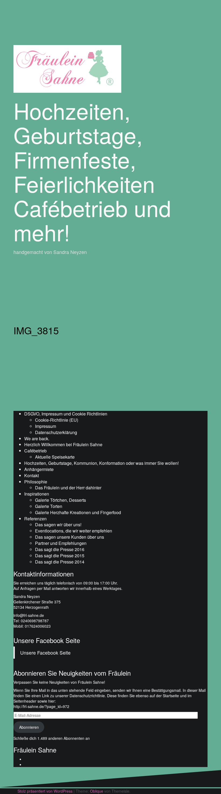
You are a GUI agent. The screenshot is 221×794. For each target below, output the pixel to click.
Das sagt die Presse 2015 (59, 555)
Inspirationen (36, 494)
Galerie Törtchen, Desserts (60, 500)
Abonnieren (29, 727)
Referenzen (35, 518)
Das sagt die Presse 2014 (59, 562)
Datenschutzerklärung (56, 432)
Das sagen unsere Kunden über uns (69, 537)
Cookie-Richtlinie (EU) (56, 420)
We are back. (36, 438)
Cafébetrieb (35, 451)
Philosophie (35, 482)
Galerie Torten (48, 506)
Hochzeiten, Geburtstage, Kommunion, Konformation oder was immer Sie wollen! (101, 463)
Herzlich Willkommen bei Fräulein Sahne (63, 444)
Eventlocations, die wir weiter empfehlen (73, 531)
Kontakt (31, 475)
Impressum (45, 426)
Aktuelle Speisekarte (55, 457)
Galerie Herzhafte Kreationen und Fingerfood (78, 512)
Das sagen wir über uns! (58, 524)
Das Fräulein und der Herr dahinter (68, 487)
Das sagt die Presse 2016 (59, 549)
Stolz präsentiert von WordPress (45, 791)
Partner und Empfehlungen (61, 543)
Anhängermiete (39, 469)
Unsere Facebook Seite (46, 640)
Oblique (96, 791)
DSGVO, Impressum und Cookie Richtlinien (65, 414)
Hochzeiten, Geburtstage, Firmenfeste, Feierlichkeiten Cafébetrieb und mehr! (92, 171)
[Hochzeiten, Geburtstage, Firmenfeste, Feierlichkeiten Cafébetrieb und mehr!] (67, 68)
